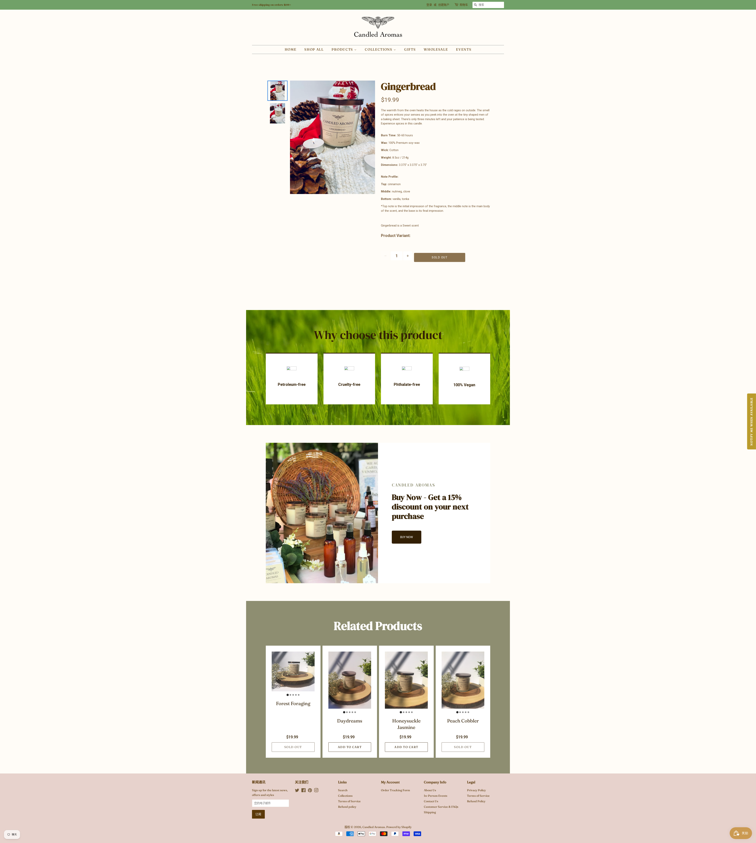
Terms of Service (349, 801)
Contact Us (431, 801)
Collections (379, 49)
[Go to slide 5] (298, 695)
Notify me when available (751, 421)
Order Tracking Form (395, 790)
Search (342, 790)
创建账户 (443, 5)
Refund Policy (476, 801)
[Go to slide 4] (296, 695)
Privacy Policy (476, 790)
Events (463, 49)
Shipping (430, 812)
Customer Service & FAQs (441, 807)
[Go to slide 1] (287, 695)
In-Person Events (435, 796)
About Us (430, 790)
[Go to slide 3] (293, 695)
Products (343, 49)
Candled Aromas (373, 827)
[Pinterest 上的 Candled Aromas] (310, 791)
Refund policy (347, 807)
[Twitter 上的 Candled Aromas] (297, 791)
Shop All (314, 49)
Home (290, 49)
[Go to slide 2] (290, 695)
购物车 (464, 5)
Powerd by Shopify (399, 827)
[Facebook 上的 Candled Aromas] (303, 791)
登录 (429, 5)
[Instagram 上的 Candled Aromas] (316, 791)
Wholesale (436, 49)
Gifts (410, 49)
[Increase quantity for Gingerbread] (407, 255)
